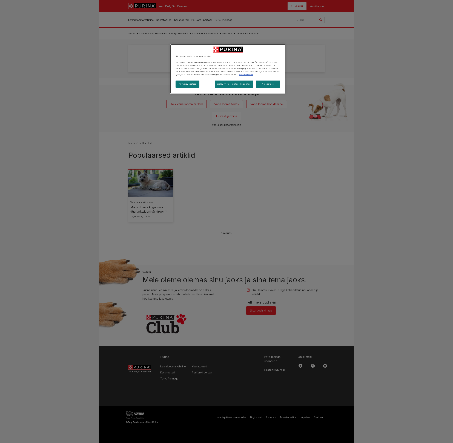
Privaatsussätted (187, 84)
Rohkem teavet (246, 74)
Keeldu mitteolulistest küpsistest (234, 84)
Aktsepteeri (268, 84)
